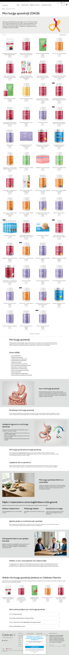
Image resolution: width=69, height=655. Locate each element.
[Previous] (27, 1)
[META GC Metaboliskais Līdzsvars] (26, 89)
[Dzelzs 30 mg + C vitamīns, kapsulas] (26, 249)
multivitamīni (8, 511)
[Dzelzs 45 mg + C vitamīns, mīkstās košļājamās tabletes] (9, 204)
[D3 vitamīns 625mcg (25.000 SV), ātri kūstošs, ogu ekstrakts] (42, 294)
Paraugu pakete (21, 635)
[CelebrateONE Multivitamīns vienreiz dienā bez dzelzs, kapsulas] (59, 67)
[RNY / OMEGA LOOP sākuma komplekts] (9, 89)
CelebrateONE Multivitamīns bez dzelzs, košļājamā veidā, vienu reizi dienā (59, 100)
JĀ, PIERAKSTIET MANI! (34, 647)
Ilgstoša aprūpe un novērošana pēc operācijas (19, 366)
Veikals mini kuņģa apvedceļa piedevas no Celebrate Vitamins (31, 577)
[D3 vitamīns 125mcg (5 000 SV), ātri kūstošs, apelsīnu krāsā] (42, 204)
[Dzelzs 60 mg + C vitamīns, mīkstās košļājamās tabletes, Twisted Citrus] (9, 158)
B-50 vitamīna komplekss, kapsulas (59, 280)
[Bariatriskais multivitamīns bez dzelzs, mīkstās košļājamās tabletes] (9, 44)
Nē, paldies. (34, 652)
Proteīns (19, 642)
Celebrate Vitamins (11, 650)
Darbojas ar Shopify (5, 651)
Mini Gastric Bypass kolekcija (16, 371)
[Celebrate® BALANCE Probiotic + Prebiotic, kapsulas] (26, 136)
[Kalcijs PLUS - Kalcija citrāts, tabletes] (26, 158)
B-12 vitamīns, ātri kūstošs (43, 122)
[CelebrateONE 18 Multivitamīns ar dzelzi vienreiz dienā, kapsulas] (59, 113)
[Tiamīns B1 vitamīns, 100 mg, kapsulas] (9, 317)
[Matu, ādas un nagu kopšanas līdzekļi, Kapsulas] (42, 249)
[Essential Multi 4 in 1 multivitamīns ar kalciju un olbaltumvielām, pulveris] (9, 271)
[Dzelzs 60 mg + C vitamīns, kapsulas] (59, 44)
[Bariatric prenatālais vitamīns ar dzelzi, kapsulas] (9, 249)
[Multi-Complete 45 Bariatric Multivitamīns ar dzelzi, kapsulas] (42, 67)
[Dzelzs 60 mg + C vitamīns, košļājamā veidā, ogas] (42, 181)
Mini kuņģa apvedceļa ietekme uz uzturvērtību (19, 363)
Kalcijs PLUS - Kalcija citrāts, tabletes (26, 167)
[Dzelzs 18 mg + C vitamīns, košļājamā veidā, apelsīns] (26, 204)
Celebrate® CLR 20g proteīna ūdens (43, 167)
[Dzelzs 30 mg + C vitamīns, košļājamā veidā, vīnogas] (59, 181)
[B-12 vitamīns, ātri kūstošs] (42, 113)
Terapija (19, 644)
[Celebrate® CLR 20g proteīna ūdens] (42, 158)
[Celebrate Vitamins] (5, 5)
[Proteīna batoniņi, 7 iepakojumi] (42, 226)
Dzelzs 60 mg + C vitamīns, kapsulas (59, 53)
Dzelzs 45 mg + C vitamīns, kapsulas (26, 303)
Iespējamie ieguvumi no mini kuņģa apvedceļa (19, 358)
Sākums (3, 8)
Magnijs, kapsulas (10, 145)
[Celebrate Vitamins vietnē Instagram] (4, 640)
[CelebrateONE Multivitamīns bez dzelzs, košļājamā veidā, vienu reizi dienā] (59, 89)
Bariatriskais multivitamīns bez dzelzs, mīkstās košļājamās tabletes (8, 598)
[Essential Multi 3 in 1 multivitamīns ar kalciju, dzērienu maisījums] (42, 136)
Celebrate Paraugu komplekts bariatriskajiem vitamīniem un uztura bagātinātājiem (26, 77)
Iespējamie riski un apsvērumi (16, 362)
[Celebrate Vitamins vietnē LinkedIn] (6, 640)
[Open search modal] (62, 5)
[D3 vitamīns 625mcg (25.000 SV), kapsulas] (9, 294)
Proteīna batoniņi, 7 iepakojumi (43, 235)
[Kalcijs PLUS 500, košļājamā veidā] (59, 158)
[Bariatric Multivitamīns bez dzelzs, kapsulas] (26, 113)
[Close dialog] (44, 636)
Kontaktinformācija (30, 633)
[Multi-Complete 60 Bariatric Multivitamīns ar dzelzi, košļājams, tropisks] (42, 89)
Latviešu (58, 2)
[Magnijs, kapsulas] (9, 136)
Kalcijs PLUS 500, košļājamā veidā (59, 167)
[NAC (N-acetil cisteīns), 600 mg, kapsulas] (26, 317)
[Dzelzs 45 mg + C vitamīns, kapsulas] (26, 294)
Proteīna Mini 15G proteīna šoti (10, 235)
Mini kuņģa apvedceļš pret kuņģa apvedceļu (18, 360)
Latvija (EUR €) (64, 2)
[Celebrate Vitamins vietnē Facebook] (2, 640)
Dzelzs (19, 640)
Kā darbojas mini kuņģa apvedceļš (17, 357)
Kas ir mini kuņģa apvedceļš (16, 355)
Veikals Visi (20, 633)
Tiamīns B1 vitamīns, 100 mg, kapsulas (10, 325)
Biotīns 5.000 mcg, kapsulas (59, 212)
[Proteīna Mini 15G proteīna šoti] (9, 226)
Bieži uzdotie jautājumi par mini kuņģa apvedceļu (19, 373)
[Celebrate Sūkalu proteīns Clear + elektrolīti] (59, 294)
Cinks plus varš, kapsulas (26, 280)
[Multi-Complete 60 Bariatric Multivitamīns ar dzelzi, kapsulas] (9, 67)
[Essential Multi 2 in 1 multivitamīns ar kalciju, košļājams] (9, 181)
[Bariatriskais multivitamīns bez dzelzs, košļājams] (59, 249)
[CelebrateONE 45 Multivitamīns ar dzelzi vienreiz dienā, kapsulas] (26, 44)
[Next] (42, 1)
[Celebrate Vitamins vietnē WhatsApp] (7, 640)
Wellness (20, 646)
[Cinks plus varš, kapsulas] (26, 271)
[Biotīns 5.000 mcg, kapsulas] (59, 204)
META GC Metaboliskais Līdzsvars (26, 98)
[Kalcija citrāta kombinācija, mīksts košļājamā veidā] (26, 181)
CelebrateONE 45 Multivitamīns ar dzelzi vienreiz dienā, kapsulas (21, 598)
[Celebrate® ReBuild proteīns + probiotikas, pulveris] (59, 136)
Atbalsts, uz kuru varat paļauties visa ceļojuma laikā (20, 370)
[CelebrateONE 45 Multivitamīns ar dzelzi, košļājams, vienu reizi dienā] (26, 226)
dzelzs (28, 511)
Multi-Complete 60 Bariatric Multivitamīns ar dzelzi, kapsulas (60, 598)
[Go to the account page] (64, 5)
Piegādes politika (39, 633)
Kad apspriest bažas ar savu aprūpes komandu (19, 368)
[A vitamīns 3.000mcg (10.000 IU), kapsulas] (42, 271)
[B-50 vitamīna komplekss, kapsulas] (59, 271)
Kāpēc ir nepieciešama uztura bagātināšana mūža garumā (21, 365)
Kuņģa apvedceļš (22, 452)
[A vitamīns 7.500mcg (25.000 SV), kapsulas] (42, 317)
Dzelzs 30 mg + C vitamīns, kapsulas (26, 258)
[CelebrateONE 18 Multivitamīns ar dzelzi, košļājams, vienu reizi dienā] (9, 113)
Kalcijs (19, 638)
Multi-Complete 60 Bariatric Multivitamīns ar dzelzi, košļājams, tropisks (42, 100)
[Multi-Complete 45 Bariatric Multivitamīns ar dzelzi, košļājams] (59, 226)
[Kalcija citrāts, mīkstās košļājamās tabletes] (42, 44)
